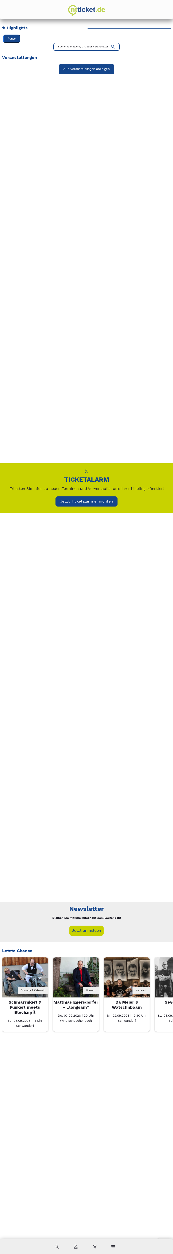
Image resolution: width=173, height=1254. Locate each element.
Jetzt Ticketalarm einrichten (86, 501)
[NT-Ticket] (86, 10)
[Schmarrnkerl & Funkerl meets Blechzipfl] (25, 980)
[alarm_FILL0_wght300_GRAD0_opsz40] (87, 471)
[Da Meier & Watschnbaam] (127, 980)
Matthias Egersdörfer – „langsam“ (75, 1005)
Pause (12, 38)
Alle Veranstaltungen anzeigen (86, 69)
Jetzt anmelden (86, 930)
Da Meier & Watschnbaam (127, 1005)
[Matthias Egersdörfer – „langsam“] (76, 980)
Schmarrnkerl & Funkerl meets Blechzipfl (25, 1007)
